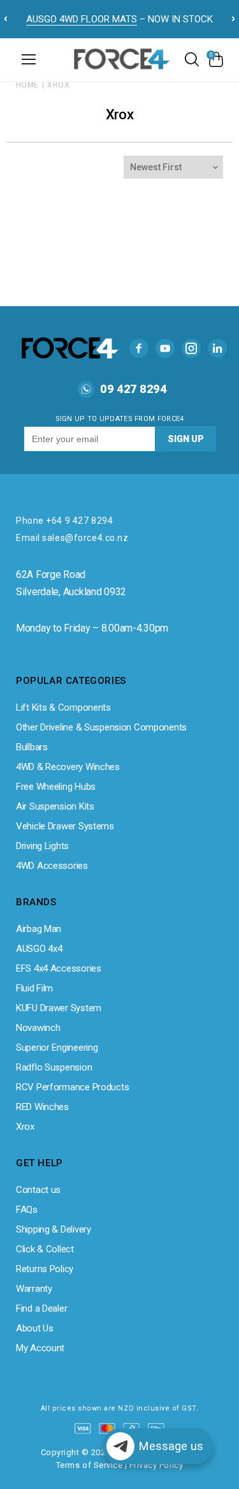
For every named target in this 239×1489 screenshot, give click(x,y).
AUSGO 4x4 (39, 948)
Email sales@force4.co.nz (72, 538)
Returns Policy (44, 1269)
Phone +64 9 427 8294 (64, 520)
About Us (35, 1328)
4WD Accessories (52, 865)
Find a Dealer (41, 1308)
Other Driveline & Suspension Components (101, 727)
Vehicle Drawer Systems (65, 826)
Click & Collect (45, 1249)
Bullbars (32, 747)
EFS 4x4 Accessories (58, 968)
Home (27, 84)
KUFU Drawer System (58, 1008)
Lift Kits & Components (63, 707)
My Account (40, 1348)
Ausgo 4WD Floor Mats (81, 19)
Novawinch (38, 1027)
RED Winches (42, 1107)
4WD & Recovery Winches (68, 767)
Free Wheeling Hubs (56, 786)
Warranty (34, 1288)
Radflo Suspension (54, 1067)
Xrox (58, 84)
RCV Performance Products (72, 1087)
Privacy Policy (156, 1465)
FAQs (27, 1209)
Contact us (38, 1190)
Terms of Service (89, 1465)
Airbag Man (38, 929)
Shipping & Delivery (53, 1229)
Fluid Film (34, 988)
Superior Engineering (57, 1047)
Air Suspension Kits (55, 806)
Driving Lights (42, 846)
